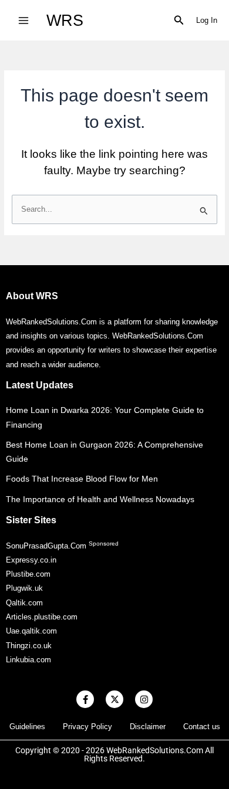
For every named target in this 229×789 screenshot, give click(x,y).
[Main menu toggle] (23, 20)
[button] (179, 20)
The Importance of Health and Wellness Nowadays (100, 499)
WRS (64, 20)
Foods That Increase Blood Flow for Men (82, 478)
